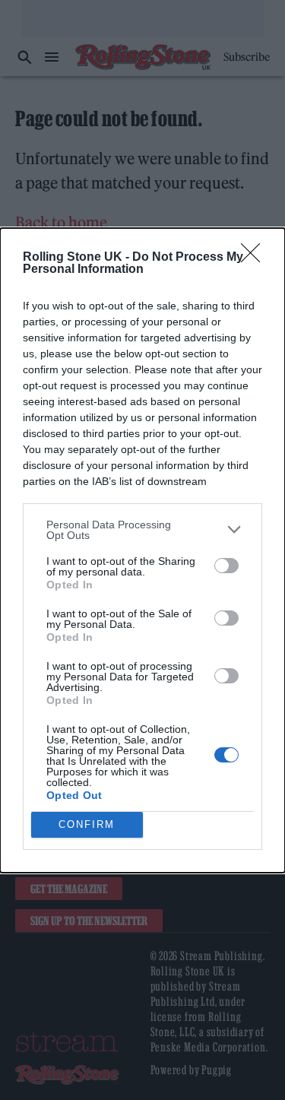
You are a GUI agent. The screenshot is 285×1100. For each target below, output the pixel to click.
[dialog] (142, 550)
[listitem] (142, 529)
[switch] (226, 565)
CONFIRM (87, 824)
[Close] (255, 257)
